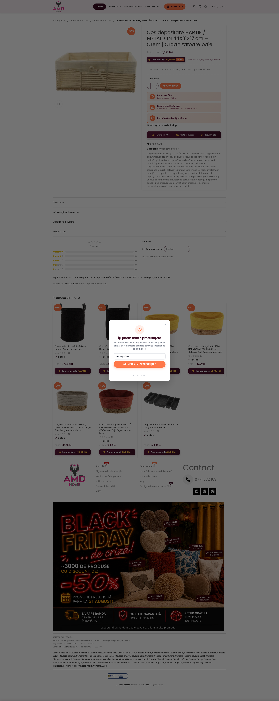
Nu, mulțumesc (139, 375)
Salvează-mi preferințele (139, 364)
